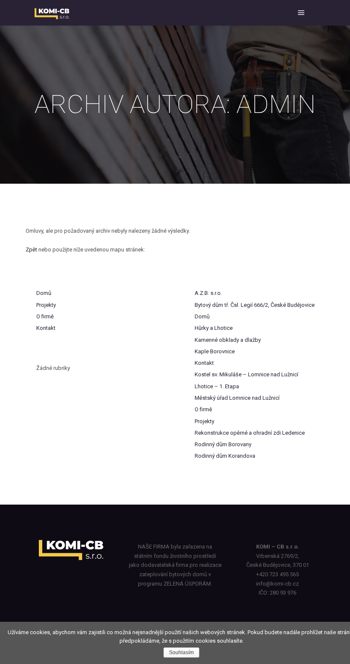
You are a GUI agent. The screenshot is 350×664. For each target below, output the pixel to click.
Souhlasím (181, 652)
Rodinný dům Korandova (225, 456)
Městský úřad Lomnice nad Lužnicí (237, 398)
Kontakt (45, 328)
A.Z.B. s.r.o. (208, 293)
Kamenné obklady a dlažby (228, 340)
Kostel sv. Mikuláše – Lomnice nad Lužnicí (246, 374)
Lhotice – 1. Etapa (217, 386)
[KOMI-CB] (53, 13)
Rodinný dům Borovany (223, 444)
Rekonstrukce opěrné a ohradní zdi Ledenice (250, 433)
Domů (43, 293)
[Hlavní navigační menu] (301, 12)
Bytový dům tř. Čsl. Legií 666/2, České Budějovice (255, 305)
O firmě (45, 316)
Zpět (31, 249)
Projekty (46, 305)
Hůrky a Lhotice (214, 328)
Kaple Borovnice (215, 351)
